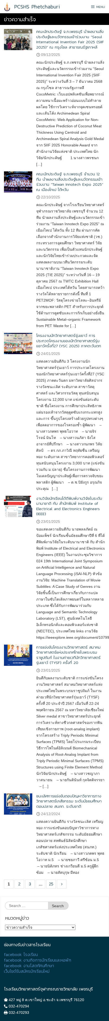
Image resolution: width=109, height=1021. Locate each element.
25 (51, 884)
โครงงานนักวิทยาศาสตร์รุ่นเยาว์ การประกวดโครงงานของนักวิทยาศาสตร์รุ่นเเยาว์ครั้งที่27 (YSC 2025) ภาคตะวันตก (68, 341)
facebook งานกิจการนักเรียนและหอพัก (37, 960)
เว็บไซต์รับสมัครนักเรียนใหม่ (26, 971)
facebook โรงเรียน (21, 955)
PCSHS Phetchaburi (37, 6)
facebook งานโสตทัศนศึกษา (29, 966)
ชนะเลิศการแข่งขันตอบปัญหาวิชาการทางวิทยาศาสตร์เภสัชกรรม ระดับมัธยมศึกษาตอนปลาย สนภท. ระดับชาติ (69, 801)
